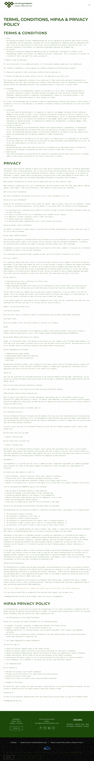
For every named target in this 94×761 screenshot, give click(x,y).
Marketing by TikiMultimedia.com (33, 742)
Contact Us (16, 728)
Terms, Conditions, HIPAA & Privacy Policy (67, 742)
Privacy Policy (76, 752)
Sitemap (14, 742)
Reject (20, 757)
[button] (89, 5)
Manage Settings (33, 757)
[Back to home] (19, 5)
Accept (9, 757)
